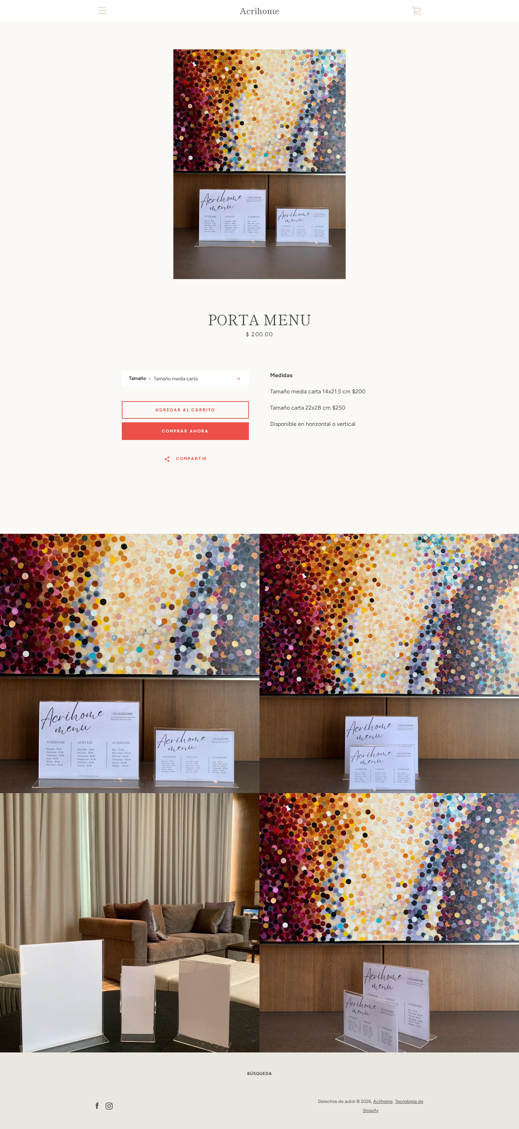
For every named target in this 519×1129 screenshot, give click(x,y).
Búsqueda (259, 1073)
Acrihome (260, 11)
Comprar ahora (185, 431)
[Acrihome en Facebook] (97, 1105)
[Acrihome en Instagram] (109, 1105)
